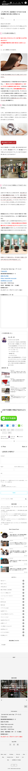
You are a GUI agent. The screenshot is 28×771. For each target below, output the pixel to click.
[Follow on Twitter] (16, 3)
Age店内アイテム (12, 611)
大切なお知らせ (12, 586)
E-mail (15, 466)
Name (2, 466)
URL (1, 473)
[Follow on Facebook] (14, 745)
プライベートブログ (12, 617)
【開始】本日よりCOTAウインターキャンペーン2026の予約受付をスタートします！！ (18, 397)
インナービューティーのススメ (12, 595)
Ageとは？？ (7, 376)
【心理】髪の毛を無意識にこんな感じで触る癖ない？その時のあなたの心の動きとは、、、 (18, 552)
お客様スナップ (12, 623)
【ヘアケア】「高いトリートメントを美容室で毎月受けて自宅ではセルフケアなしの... (14, 687)
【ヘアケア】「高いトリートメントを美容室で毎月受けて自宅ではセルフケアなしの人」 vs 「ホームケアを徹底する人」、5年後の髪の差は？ (18, 390)
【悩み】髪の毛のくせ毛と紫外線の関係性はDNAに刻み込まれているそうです (18, 535)
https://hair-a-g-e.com (7, 724)
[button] (26, 3)
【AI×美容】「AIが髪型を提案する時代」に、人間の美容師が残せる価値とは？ (17, 380)
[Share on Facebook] (14, 3)
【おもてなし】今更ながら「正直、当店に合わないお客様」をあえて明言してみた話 (18, 372)
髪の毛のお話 (12, 601)
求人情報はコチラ (12, 635)
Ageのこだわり (12, 583)
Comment (2, 455)
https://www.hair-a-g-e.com (8, 278)
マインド (12, 598)
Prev (4, 446)
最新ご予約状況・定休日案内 (12, 589)
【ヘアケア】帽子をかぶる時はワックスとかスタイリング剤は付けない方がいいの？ (18, 543)
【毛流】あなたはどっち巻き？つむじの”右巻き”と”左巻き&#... (18, 561)
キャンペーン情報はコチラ (12, 592)
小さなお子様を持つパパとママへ (12, 614)
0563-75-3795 (4, 276)
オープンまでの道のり (12, 632)
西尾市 (9, 432)
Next (23, 446)
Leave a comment (5, 438)
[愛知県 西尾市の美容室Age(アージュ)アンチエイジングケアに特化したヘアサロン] (4, 2)
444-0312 (4, 271)
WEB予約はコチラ (12, 629)
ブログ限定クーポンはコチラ (12, 626)
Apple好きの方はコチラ (12, 620)
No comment (20, 436)
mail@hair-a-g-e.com (6, 280)
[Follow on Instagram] (18, 745)
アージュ (4, 432)
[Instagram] (19, 3)
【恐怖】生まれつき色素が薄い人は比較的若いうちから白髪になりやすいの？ (18, 569)
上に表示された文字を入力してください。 (9, 486)
